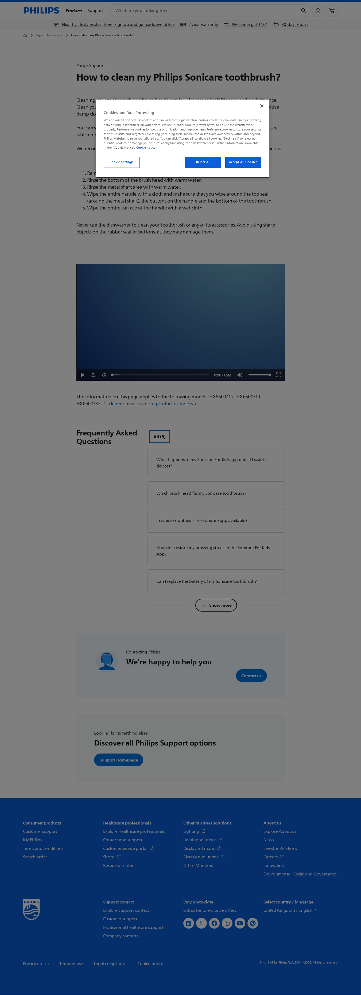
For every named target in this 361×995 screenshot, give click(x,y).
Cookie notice (145, 147)
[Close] (262, 106)
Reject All (203, 162)
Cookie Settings (122, 162)
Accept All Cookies (243, 162)
